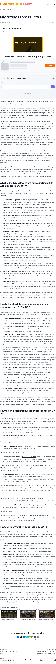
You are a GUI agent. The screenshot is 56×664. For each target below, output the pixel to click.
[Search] (51, 4)
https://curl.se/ (32, 430)
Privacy (32, 660)
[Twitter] (55, 660)
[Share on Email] (38, 637)
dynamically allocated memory (13, 393)
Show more (6, 32)
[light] (55, 4)
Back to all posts (6, 10)
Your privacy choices (41, 660)
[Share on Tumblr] (35, 637)
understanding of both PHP (37, 295)
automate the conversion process (40, 236)
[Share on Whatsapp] (29, 637)
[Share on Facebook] (18, 637)
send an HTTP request (29, 457)
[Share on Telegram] (26, 637)
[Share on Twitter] (21, 637)
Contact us (50, 660)
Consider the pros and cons (26, 599)
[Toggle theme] (53, 78)
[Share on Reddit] (32, 637)
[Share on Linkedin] (23, 637)
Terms (27, 660)
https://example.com (7, 468)
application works (14, 268)
